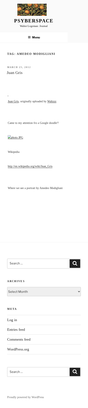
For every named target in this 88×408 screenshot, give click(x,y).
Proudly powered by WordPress (25, 397)
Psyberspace (33, 20)
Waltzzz (51, 101)
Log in (12, 320)
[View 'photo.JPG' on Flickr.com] (15, 137)
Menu (36, 37)
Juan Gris (15, 72)
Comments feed (18, 339)
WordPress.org (18, 349)
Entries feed (16, 329)
